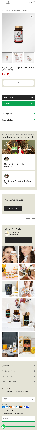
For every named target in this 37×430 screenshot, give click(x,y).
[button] (3, 3)
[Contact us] (3, 426)
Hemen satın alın (9, 97)
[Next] (33, 218)
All (8, 8)
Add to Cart (7, 103)
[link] (18, 162)
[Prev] (28, 218)
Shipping (10, 76)
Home (3, 8)
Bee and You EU (12, 391)
